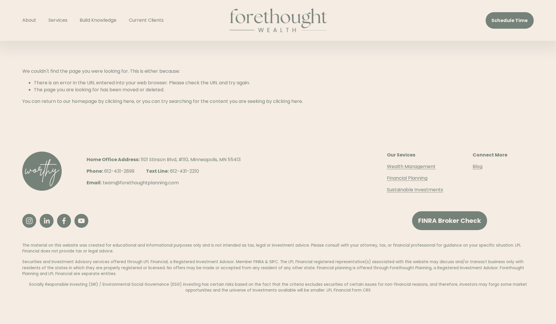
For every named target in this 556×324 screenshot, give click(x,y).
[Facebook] (64, 221)
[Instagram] (29, 221)
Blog (477, 166)
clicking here (119, 101)
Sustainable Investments (415, 189)
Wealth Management (411, 166)
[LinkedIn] (47, 221)
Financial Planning (407, 178)
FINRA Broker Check (449, 220)
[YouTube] (81, 221)
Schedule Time (509, 20)
